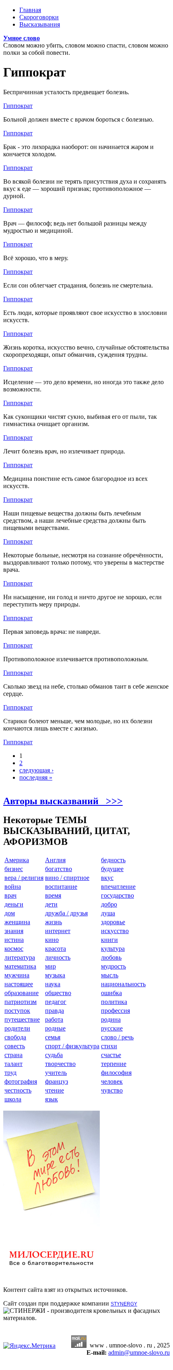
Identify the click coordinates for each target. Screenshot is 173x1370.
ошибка (111, 992)
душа (108, 913)
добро (109, 904)
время (53, 895)
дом (9, 913)
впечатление (118, 886)
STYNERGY (124, 1304)
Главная (30, 9)
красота (55, 948)
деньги (13, 904)
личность (57, 957)
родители (17, 1028)
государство (117, 895)
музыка (55, 975)
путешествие (22, 1019)
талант (13, 1063)
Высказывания (39, 24)
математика (20, 966)
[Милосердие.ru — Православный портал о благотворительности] (51, 1269)
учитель (56, 1072)
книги (109, 939)
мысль (109, 975)
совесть (14, 1046)
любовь (111, 957)
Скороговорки (39, 17)
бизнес (13, 868)
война (12, 886)
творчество (60, 1063)
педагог (55, 1001)
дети (51, 904)
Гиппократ (18, 105)
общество (58, 992)
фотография (20, 1081)
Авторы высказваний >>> (63, 801)
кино (52, 939)
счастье (111, 1054)
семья (52, 1037)
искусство (115, 930)
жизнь (53, 922)
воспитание (61, 886)
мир (50, 966)
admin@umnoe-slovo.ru (139, 1352)
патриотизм (20, 1001)
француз (56, 1081)
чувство (112, 1090)
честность (17, 1090)
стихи (109, 1046)
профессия (115, 1010)
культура (113, 948)
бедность (113, 860)
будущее (112, 868)
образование (21, 992)
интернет (57, 930)
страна (13, 1054)
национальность (123, 984)
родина (111, 1019)
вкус (107, 877)
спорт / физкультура (72, 1046)
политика (114, 1001)
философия (116, 1072)
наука (52, 984)
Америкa (16, 860)
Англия (55, 860)
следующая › (36, 770)
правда (54, 1010)
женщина (17, 922)
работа (54, 1019)
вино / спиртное (67, 877)
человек (112, 1081)
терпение (113, 1063)
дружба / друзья (66, 913)
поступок (17, 1010)
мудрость (113, 966)
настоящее (18, 984)
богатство (58, 868)
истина (14, 939)
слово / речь (117, 1037)
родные (55, 1028)
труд (10, 1072)
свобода (15, 1037)
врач (10, 895)
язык (51, 1099)
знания (13, 930)
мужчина (16, 975)
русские (112, 1028)
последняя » (35, 777)
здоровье (113, 922)
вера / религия (23, 877)
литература (19, 957)
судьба (54, 1054)
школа (12, 1099)
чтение (54, 1090)
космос (13, 948)
